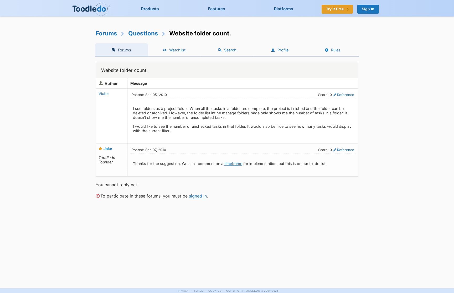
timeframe (233, 163)
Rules (335, 50)
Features (216, 8)
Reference (345, 95)
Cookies (215, 290)
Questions (143, 33)
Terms (199, 290)
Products (150, 8)
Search (230, 50)
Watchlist (177, 50)
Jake (108, 148)
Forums (106, 33)
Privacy (183, 290)
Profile (282, 50)
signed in (198, 196)
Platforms (283, 8)
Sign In (368, 9)
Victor (104, 93)
